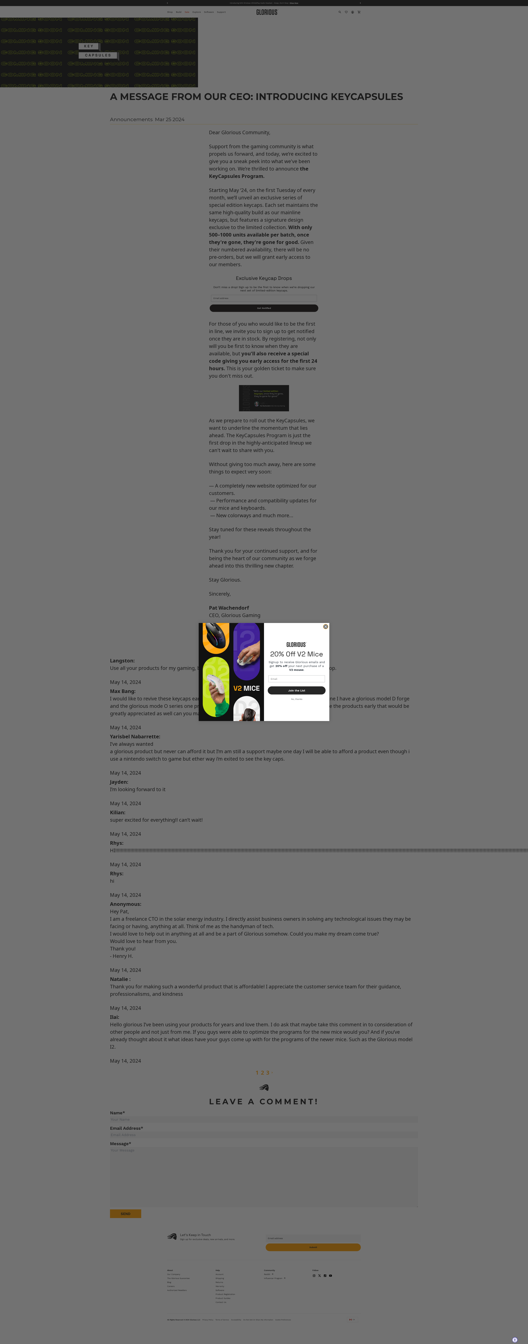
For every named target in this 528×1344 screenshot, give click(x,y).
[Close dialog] (325, 626)
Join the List (296, 690)
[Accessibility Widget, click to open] (515, 1340)
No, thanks (296, 699)
